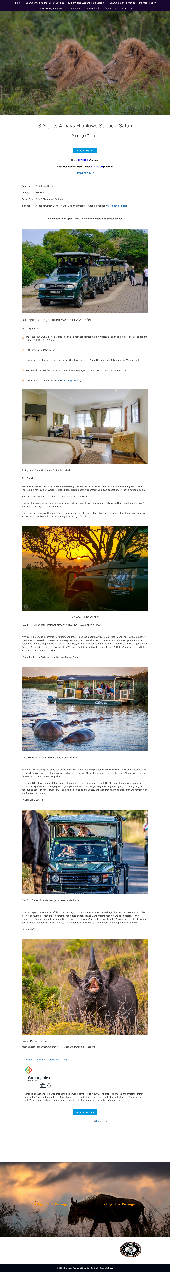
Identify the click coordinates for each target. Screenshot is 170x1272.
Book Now (126, 8)
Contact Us (110, 8)
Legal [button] (65, 1059)
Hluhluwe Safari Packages (121, 2)
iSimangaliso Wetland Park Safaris (86, 2)
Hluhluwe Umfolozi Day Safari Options (44, 2)
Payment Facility (148, 2)
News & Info (93, 8)
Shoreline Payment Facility (52, 8)
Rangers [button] (40, 1059)
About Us (75, 8)
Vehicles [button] (53, 1059)
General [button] (28, 1059)
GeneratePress (106, 1268)
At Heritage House (116, 205)
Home (16, 2)
